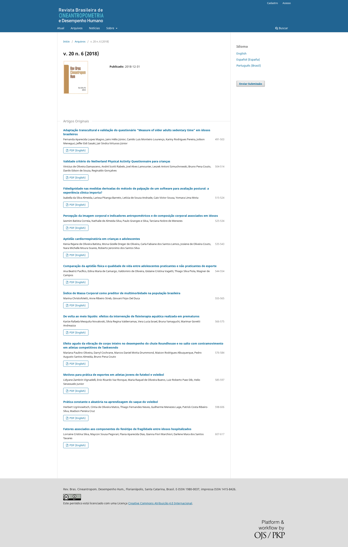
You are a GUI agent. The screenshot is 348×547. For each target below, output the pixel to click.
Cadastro (272, 3)
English (241, 53)
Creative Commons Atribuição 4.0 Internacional (160, 503)
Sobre (110, 28)
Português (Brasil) (248, 65)
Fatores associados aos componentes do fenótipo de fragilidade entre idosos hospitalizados (127, 429)
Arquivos (77, 28)
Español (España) (248, 59)
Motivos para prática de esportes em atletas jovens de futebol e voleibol (113, 375)
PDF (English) (77, 150)
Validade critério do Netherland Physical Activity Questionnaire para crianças (116, 161)
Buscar (283, 28)
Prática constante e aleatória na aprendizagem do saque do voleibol (110, 402)
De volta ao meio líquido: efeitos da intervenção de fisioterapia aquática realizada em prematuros (131, 316)
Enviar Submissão (250, 84)
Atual (60, 28)
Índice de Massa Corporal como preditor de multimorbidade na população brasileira (121, 293)
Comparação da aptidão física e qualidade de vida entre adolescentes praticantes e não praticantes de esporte (139, 266)
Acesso (287, 3)
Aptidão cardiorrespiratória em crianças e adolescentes (101, 239)
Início (66, 41)
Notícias (94, 28)
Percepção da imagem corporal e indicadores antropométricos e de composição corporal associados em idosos (140, 216)
